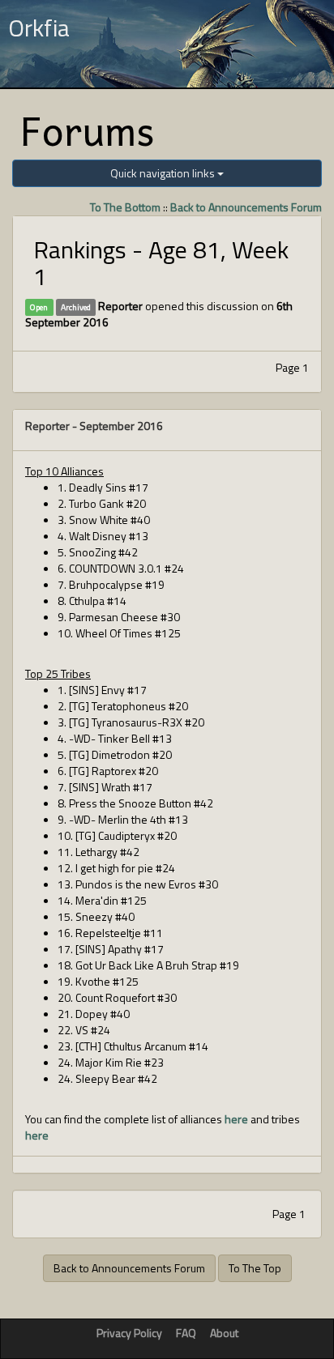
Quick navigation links (163, 172)
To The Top (255, 1267)
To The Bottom (125, 206)
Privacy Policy (129, 1332)
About (224, 1332)
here (236, 1118)
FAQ (186, 1332)
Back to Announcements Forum (246, 206)
